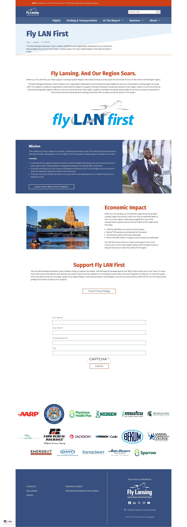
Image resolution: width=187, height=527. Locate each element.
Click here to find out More (86, 3)
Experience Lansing (73, 486)
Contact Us (31, 486)
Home (28, 42)
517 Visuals (149, 517)
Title (54, 348)
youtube (149, 503)
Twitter (140, 503)
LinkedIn (135, 503)
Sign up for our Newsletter (139, 479)
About (154, 20)
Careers (29, 495)
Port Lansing (31, 491)
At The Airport (112, 20)
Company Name (59, 338)
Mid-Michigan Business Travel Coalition (82, 491)
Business (135, 20)
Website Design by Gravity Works (141, 510)
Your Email (57, 328)
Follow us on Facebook (130, 503)
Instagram (144, 503)
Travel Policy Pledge (99, 291)
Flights (56, 20)
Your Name (57, 318)
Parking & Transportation (82, 20)
